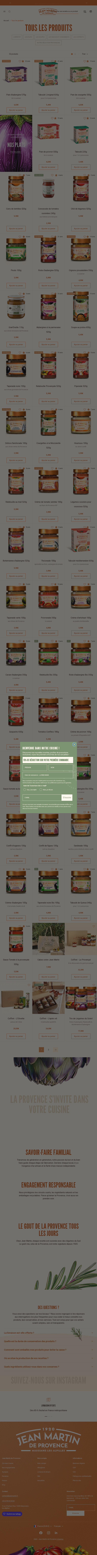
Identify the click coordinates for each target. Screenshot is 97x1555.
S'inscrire (67, 797)
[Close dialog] (74, 744)
